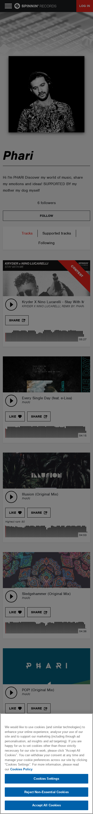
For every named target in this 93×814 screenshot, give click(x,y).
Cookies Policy (21, 769)
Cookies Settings (46, 778)
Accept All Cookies (46, 805)
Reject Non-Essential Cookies (46, 792)
